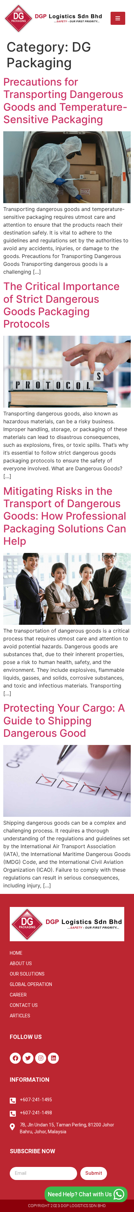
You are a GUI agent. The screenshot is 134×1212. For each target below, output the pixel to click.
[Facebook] (15, 1058)
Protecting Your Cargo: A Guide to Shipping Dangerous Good (64, 720)
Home (16, 953)
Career (18, 994)
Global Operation (31, 984)
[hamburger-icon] (118, 18)
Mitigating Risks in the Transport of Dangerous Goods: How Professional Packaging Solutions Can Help (64, 516)
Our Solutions (27, 974)
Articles (20, 1015)
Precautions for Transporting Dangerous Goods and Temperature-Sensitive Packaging (65, 100)
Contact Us (24, 1005)
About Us (21, 963)
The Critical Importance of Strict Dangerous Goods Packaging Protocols (61, 305)
